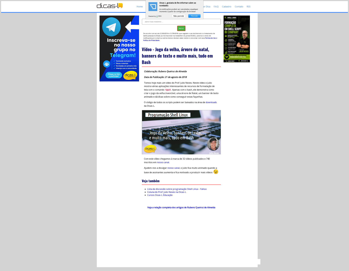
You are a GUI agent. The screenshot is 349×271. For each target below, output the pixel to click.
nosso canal (163, 162)
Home (140, 6)
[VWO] (159, 16)
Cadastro (226, 6)
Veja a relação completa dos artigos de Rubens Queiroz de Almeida (181, 207)
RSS (248, 6)
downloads (211, 102)
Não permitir (178, 16)
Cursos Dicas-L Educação (160, 195)
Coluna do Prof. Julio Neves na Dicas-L (166, 192)
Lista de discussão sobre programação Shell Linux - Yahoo (177, 189)
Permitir (194, 16)
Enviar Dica (204, 6)
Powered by (152, 16)
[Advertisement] (181, 235)
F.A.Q (216, 6)
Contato (239, 6)
